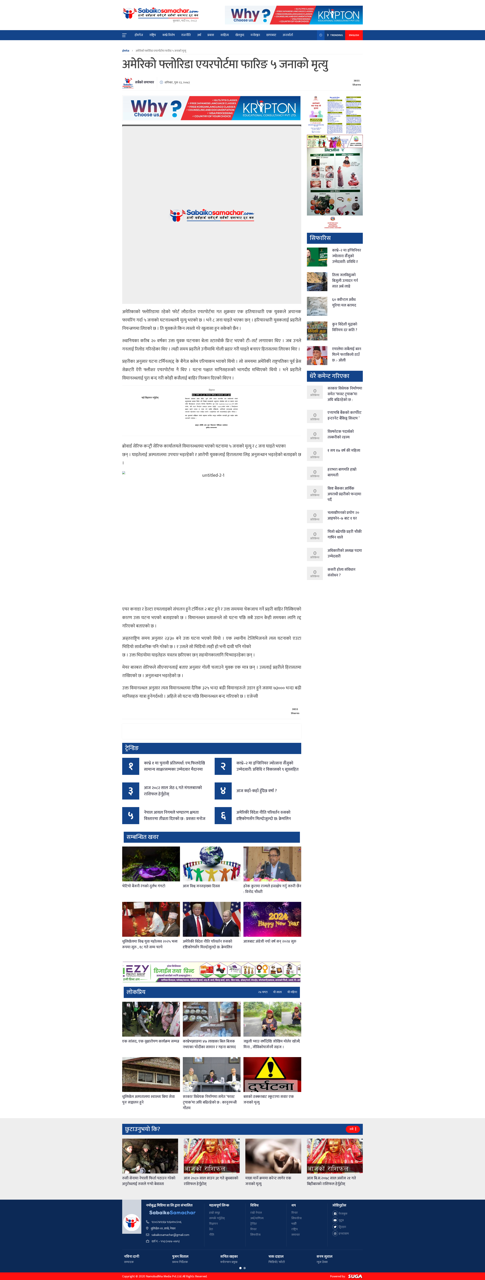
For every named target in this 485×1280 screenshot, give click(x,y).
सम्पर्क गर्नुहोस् (217, 1218)
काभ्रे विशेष (168, 35)
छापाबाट (271, 35)
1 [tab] (240, 1268)
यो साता (277, 992)
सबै (352, 1129)
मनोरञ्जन (255, 35)
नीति (211, 1234)
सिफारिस (255, 1234)
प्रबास (210, 35)
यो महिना (292, 992)
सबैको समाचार (144, 82)
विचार (253, 1229)
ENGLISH (354, 35)
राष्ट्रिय (152, 35)
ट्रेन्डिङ (253, 1223)
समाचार (295, 1234)
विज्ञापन (213, 1223)
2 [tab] (244, 1268)
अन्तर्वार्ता (288, 35)
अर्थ (199, 35)
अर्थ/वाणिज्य (257, 1218)
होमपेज (139, 35)
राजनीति (186, 35)
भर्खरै (294, 1223)
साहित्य (225, 35)
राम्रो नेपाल (256, 1212)
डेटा (211, 1229)
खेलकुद (239, 35)
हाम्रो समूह (214, 1212)
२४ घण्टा (263, 992)
